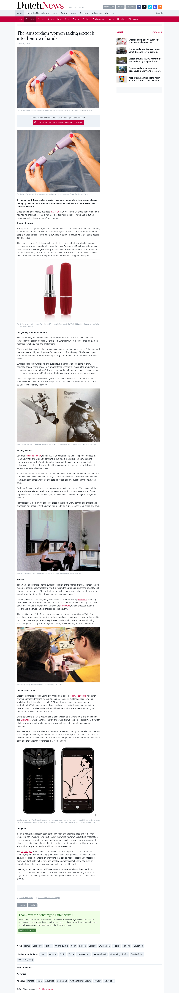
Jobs (54, 13)
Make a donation (27, 930)
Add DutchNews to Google (49, 898)
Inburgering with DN (119, 954)
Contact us (62, 981)
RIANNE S (54, 212)
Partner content (69, 13)
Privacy (97, 981)
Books (62, 954)
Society (86, 19)
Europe (76, 19)
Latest (119, 32)
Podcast (84, 13)
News (19, 13)
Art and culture (54, 19)
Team (39, 981)
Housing (121, 19)
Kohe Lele (82, 599)
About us (109, 13)
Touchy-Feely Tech (77, 696)
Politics (40, 19)
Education (133, 19)
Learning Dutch (100, 954)
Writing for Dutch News (80, 981)
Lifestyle (33, 905)
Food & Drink (137, 954)
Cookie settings (46, 989)
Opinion (52, 954)
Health (111, 19)
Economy (29, 19)
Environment (98, 19)
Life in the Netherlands (37, 13)
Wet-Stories (26, 720)
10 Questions (83, 954)
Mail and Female (33, 456)
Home (19, 19)
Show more (157, 32)
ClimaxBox (65, 606)
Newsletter (109, 6)
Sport (67, 19)
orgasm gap (26, 851)
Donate (120, 6)
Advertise (130, 6)
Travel (71, 954)
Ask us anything (25, 959)
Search (159, 13)
